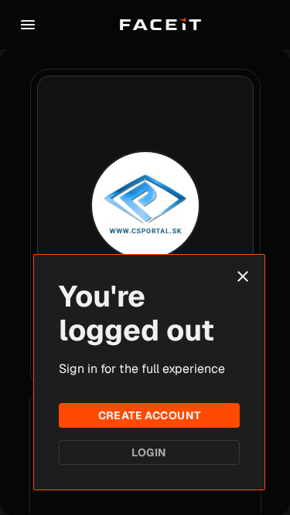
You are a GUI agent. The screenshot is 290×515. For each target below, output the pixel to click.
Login (148, 452)
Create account (149, 415)
